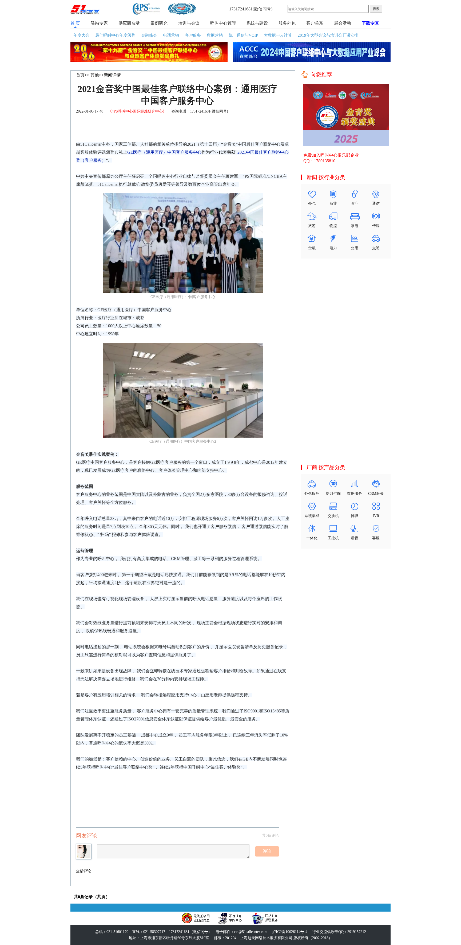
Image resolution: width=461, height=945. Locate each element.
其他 (94, 75)
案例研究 (159, 23)
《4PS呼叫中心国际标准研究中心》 (138, 111)
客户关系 (314, 23)
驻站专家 (99, 23)
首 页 (75, 23)
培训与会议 (189, 23)
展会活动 (342, 23)
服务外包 (287, 23)
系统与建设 (257, 23)
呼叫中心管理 (223, 23)
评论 (267, 851)
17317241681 (241, 9)
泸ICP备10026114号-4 (289, 932)
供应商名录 (129, 23)
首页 (80, 75)
